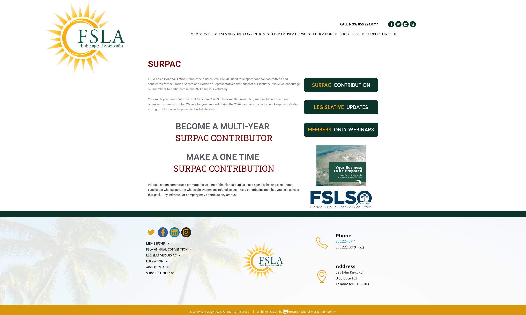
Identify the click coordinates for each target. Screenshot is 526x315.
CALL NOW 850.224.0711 (359, 24)
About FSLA (349, 33)
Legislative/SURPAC (289, 33)
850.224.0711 (346, 241)
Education (323, 33)
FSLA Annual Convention (242, 33)
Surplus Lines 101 (382, 33)
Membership (201, 33)
